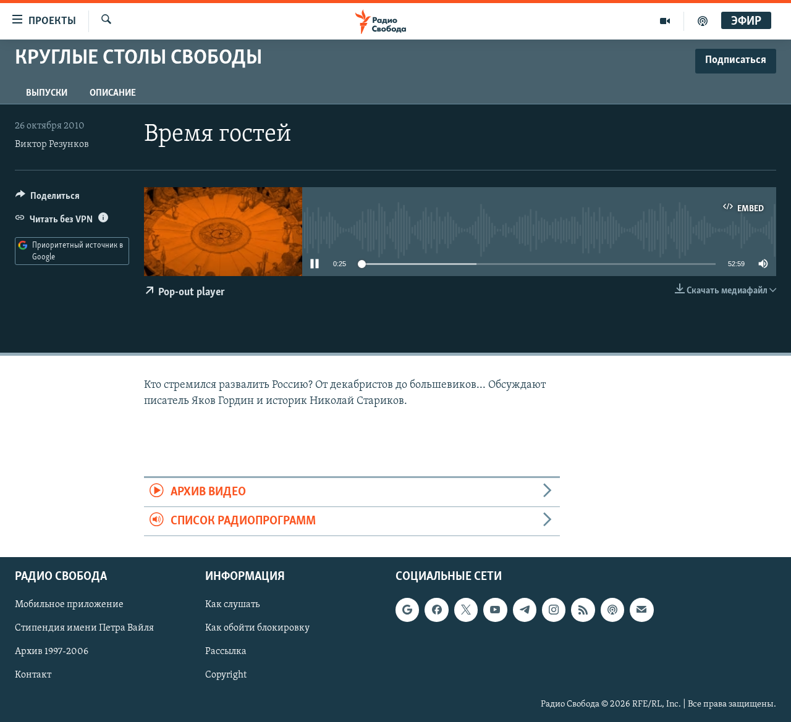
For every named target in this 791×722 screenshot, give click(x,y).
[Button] (47, 199)
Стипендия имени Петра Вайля (84, 629)
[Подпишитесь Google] (407, 610)
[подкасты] (702, 21)
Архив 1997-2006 (51, 652)
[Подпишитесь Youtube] (495, 610)
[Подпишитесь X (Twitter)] (466, 610)
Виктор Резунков (52, 144)
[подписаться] (641, 610)
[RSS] (582, 610)
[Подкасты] (612, 610)
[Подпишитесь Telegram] (524, 610)
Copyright (226, 676)
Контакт (33, 676)
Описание (113, 93)
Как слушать (232, 605)
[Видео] (665, 21)
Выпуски (46, 93)
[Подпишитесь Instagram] (553, 610)
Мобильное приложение (69, 605)
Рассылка (226, 652)
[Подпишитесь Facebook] (436, 610)
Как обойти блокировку (257, 629)
